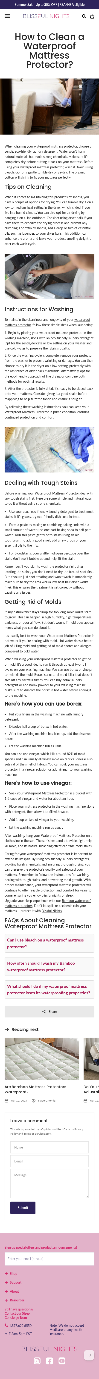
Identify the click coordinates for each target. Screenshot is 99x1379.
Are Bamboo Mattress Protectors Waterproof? (35, 1089)
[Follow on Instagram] (37, 1360)
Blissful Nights (52, 911)
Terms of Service (34, 1133)
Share (53, 1012)
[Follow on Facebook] (49, 1360)
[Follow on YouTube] (61, 1360)
